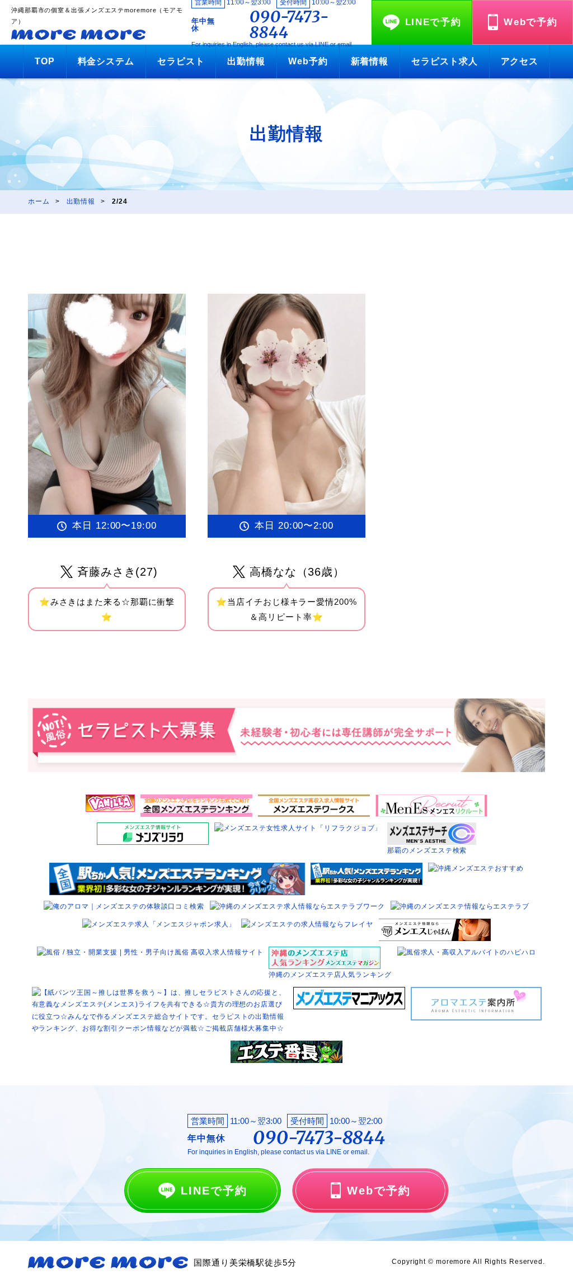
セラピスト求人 (444, 61)
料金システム (106, 61)
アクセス (520, 61)
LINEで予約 (433, 22)
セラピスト (181, 61)
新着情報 (370, 61)
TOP (45, 61)
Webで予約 (530, 22)
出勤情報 (246, 61)
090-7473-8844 (289, 24)
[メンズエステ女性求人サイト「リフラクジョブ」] (298, 828)
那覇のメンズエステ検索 (427, 850)
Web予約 (308, 61)
